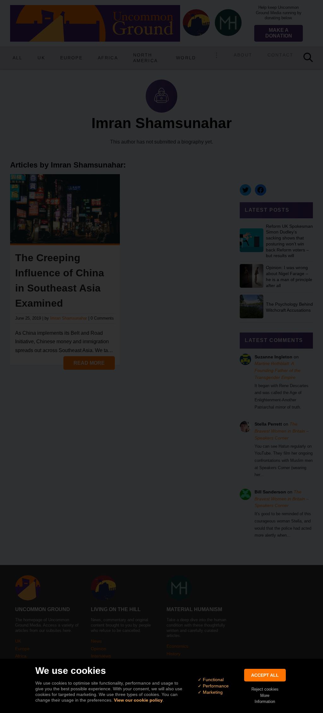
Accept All (265, 675)
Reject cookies (265, 689)
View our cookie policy (138, 700)
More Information (265, 698)
